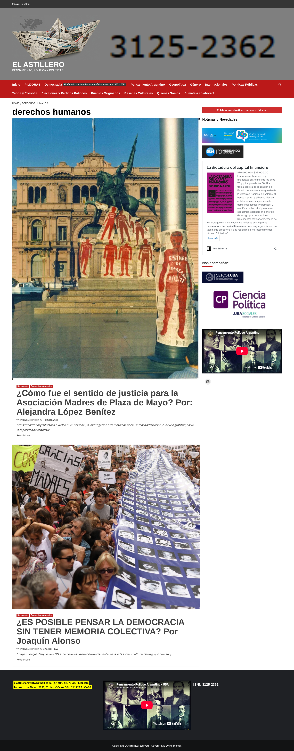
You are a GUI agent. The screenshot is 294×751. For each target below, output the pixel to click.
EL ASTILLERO (38, 64)
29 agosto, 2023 (50, 649)
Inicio (16, 84)
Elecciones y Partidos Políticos (64, 93)
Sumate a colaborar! (199, 93)
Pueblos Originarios (105, 93)
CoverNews (158, 745)
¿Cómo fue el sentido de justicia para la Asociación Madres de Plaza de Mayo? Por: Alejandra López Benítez (105, 402)
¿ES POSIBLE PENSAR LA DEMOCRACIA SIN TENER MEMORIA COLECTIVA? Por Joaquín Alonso (100, 631)
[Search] (280, 84)
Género (195, 84)
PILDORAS (32, 84)
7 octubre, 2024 (50, 420)
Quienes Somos (168, 93)
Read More (23, 436)
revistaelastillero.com (29, 420)
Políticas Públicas (245, 84)
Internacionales (216, 84)
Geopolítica (177, 84)
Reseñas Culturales (138, 93)
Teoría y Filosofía (24, 93)
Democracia (85, 84)
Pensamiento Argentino (148, 84)
